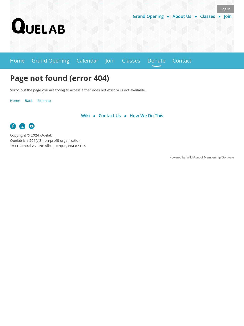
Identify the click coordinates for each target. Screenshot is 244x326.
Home (15, 100)
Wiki (85, 115)
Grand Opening (148, 16)
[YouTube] (32, 126)
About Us (182, 16)
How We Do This (146, 115)
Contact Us (110, 115)
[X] (22, 126)
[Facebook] (13, 126)
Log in (225, 8)
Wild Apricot (195, 157)
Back (29, 100)
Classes (207, 16)
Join (228, 16)
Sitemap (44, 100)
